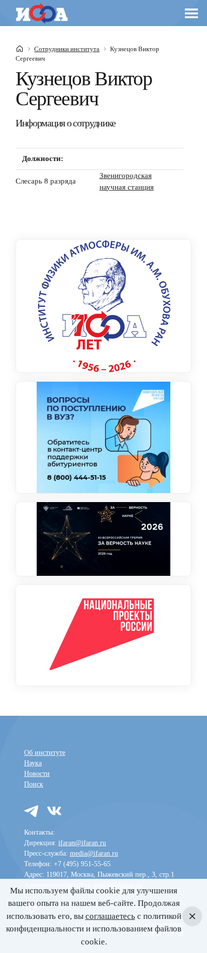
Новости (37, 773)
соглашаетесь (110, 916)
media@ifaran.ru (94, 853)
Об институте (44, 752)
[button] (191, 13)
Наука (33, 763)
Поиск (33, 784)
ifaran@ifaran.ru (82, 843)
